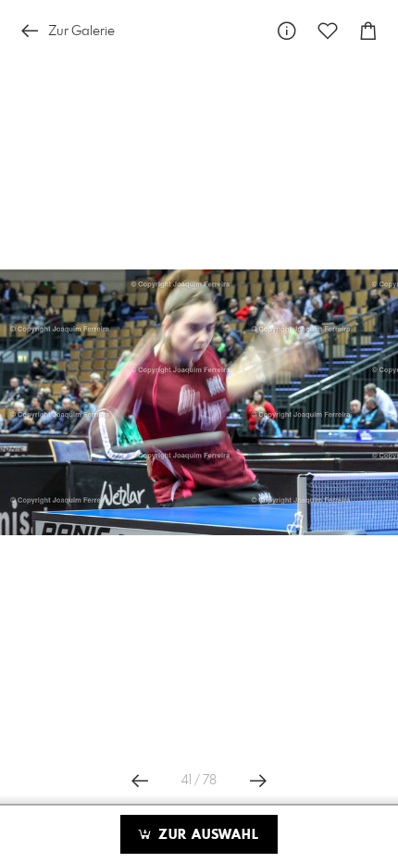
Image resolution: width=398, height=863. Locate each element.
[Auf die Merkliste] (328, 31)
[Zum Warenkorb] (368, 31)
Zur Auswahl (206, 835)
